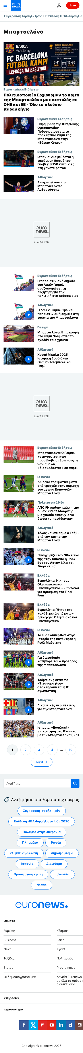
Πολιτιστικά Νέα (50, 502)
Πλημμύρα (30, 842)
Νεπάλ (42, 885)
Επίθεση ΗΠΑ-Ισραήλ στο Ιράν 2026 (41, 821)
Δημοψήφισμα (62, 853)
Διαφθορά (54, 864)
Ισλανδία (62, 874)
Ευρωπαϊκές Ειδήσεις (21, 89)
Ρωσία (56, 842)
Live (73, 5)
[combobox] (41, 783)
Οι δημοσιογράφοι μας (20, 977)
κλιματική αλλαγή (24, 853)
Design (42, 327)
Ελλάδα (43, 575)
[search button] (75, 783)
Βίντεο (8, 967)
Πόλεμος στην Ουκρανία (42, 832)
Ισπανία (43, 477)
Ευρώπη (9, 931)
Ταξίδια (9, 958)
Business (10, 940)
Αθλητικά (45, 177)
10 (71, 750)
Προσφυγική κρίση (28, 874)
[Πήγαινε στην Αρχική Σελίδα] (16, 5)
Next (39, 762)
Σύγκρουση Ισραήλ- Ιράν (23, 16)
